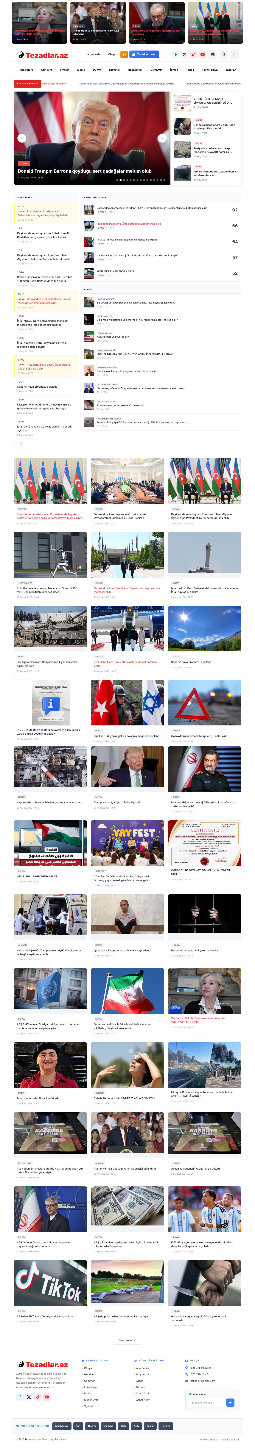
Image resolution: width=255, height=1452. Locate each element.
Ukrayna (108, 1426)
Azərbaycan (62, 1426)
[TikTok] (193, 54)
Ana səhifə (26, 69)
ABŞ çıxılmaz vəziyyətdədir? (113, 336)
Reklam (140, 1387)
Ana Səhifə (142, 1368)
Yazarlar (231, 69)
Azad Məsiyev (105, 316)
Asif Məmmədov (106, 299)
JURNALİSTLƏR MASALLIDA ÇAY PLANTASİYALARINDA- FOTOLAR (135, 353)
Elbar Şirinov (105, 333)
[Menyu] (234, 54)
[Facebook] (175, 54)
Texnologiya (210, 69)
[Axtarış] (223, 54)
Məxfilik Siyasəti (209, 1439)
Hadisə (88, 1393)
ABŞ (136, 1426)
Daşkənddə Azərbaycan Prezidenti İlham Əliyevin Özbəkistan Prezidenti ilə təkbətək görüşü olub (172, 83)
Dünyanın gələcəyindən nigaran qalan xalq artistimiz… (127, 371)
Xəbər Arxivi (143, 1399)
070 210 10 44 (199, 1374)
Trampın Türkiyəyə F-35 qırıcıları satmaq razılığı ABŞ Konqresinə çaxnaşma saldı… (143, 422)
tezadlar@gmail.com (203, 1380)
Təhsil (190, 69)
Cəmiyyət (156, 69)
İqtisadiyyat (135, 69)
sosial (150, 1426)
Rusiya (92, 1426)
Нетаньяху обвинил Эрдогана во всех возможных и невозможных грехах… (142, 388)
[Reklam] (124, 54)
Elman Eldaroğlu (107, 367)
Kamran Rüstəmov (108, 385)
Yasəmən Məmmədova (109, 419)
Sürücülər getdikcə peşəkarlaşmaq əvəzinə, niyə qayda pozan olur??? (137, 302)
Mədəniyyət (91, 1399)
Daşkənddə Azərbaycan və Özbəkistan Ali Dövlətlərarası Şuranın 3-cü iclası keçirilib (56, 83)
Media (81, 69)
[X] (184, 54)
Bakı (123, 1426)
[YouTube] (202, 54)
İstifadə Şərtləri (230, 1439)
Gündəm (46, 69)
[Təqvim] (213, 54)
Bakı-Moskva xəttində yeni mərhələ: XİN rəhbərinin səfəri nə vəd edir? (137, 319)
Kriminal (114, 69)
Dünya (97, 69)
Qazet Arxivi (143, 1393)
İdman (174, 69)
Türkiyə (165, 1426)
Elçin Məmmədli (106, 350)
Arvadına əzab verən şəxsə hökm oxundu (120, 405)
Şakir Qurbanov (106, 401)
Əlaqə (112, 54)
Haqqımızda (92, 54)
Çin (78, 1426)
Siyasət (64, 69)
